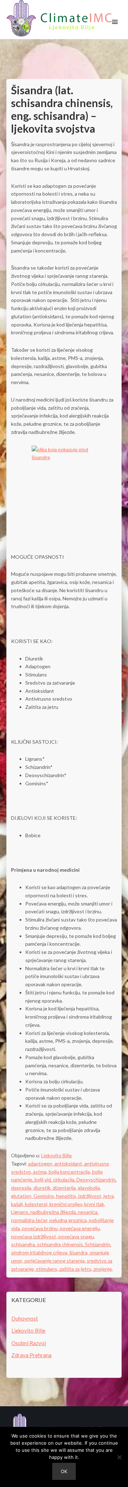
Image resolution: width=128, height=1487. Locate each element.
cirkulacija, (64, 1180)
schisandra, (24, 1244)
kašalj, (18, 1204)
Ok (64, 1471)
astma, (41, 1172)
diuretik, (43, 1188)
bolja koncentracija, (70, 1172)
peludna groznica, (69, 1220)
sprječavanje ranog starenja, (55, 1261)
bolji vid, (43, 1180)
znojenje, (103, 1269)
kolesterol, (37, 1204)
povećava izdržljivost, (34, 1236)
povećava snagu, (76, 1236)
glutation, (22, 1196)
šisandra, (79, 1252)
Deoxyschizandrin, (96, 1180)
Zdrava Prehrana (31, 1355)
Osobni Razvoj (28, 1343)
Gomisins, (44, 1196)
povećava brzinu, (41, 1228)
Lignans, (20, 1212)
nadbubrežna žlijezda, (54, 1212)
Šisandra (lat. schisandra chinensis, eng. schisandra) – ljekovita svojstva (62, 109)
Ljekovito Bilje (56, 1155)
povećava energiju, (80, 1228)
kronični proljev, (66, 1204)
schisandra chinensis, (61, 1244)
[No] (119, 1457)
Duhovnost (24, 1318)
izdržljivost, (90, 1196)
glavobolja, (89, 1188)
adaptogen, (41, 1164)
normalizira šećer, (30, 1220)
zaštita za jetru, (76, 1269)
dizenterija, (65, 1188)
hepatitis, (67, 1196)
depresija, (22, 1188)
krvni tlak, (94, 1204)
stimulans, (47, 1269)
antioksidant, (69, 1164)
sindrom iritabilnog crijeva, (40, 1252)
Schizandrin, (98, 1244)
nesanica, (88, 1212)
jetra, (109, 1196)
